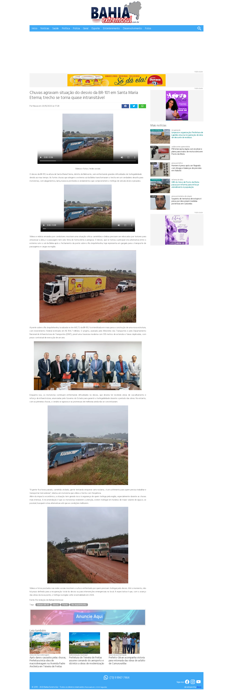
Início (34, 28)
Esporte (96, 28)
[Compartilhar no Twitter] (134, 106)
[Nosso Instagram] (193, 682)
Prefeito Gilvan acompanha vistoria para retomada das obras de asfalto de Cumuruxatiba (127, 660)
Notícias (44, 28)
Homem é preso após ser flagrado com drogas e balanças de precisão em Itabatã (186, 168)
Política (66, 28)
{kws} (199, 687)
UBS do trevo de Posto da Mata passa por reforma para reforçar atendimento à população (185, 184)
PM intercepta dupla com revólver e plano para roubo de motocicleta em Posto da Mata (187, 151)
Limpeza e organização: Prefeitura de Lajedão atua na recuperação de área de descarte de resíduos (187, 135)
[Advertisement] (116, 52)
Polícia (76, 28)
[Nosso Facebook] (187, 682)
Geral (85, 28)
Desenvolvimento (132, 28)
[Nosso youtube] (198, 682)
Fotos (148, 28)
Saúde (55, 28)
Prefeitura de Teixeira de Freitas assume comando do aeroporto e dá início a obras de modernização (86, 660)
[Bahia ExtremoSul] (116, 12)
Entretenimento (111, 28)
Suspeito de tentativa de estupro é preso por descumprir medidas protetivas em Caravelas (186, 201)
